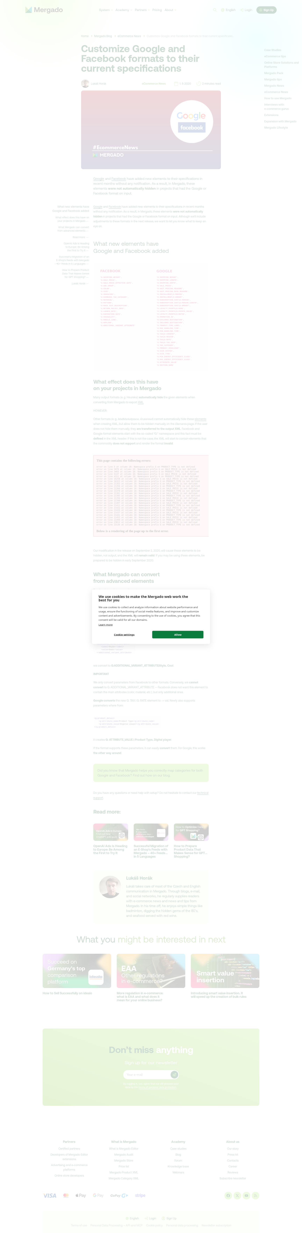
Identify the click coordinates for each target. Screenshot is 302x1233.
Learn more (106, 624)
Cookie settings (124, 634)
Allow (178, 634)
